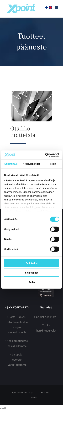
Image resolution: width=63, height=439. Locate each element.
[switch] (54, 229)
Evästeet (45, 392)
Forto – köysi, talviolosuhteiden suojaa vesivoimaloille (17, 324)
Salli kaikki (31, 263)
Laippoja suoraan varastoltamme (17, 359)
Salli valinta (31, 272)
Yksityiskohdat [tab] (31, 163)
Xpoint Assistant (46, 317)
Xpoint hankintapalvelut (46, 328)
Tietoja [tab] (52, 163)
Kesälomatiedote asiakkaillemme (17, 343)
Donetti (33, 397)
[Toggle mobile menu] (56, 7)
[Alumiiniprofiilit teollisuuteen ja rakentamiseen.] (31, 92)
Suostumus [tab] (10, 163)
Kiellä (31, 282)
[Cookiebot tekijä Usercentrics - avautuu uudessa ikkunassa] (45, 155)
